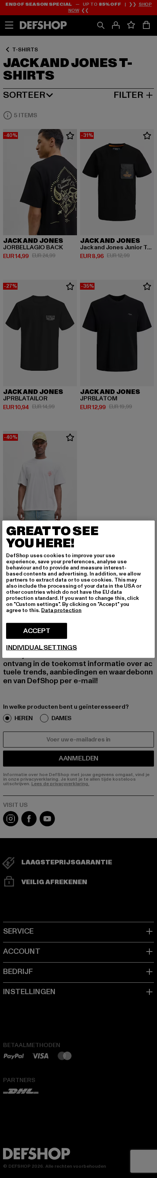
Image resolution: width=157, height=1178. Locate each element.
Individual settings (41, 647)
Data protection (61, 610)
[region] (78, 589)
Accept (36, 630)
